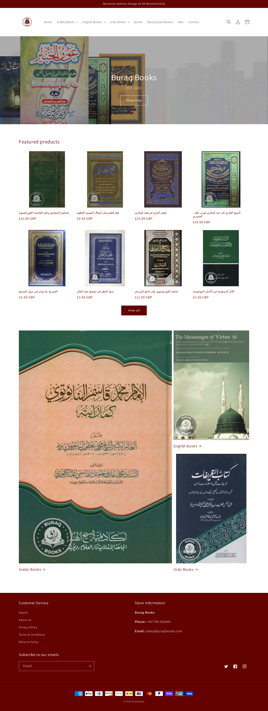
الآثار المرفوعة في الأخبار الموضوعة (213, 291)
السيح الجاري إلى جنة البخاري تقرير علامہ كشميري (217, 214)
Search (23, 612)
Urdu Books (183, 569)
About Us (25, 620)
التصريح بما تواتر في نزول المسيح (38, 291)
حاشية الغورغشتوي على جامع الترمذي (156, 291)
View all (134, 310)
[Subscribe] (89, 666)
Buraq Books (138, 701)
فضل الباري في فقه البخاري (150, 212)
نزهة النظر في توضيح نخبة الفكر (95, 291)
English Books (185, 446)
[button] (67, 22)
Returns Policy (28, 642)
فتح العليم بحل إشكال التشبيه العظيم (98, 212)
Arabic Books (30, 569)
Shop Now (134, 100)
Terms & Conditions (32, 634)
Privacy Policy (28, 627)
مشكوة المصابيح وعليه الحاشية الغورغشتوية (44, 212)
